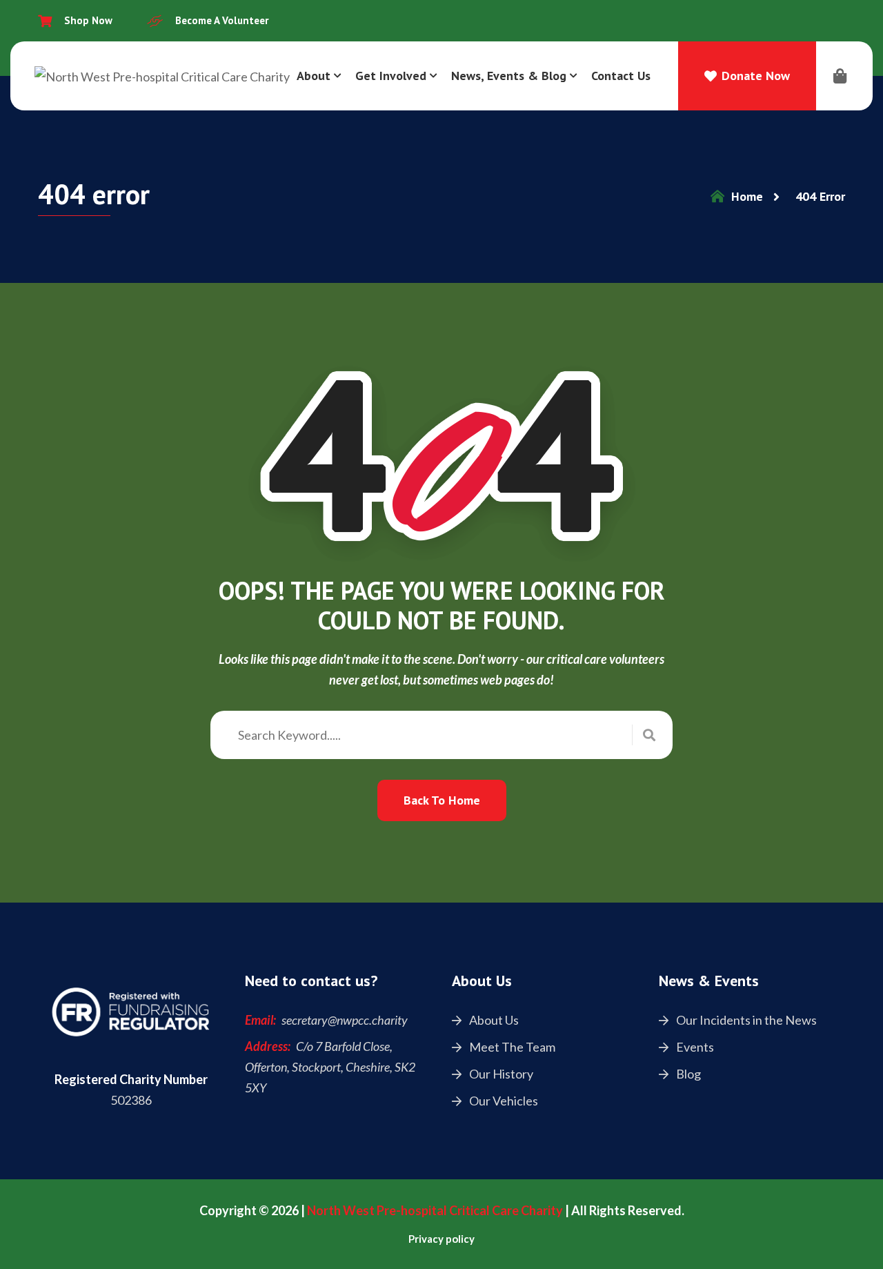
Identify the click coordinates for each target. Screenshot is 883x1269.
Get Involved (390, 75)
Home (745, 196)
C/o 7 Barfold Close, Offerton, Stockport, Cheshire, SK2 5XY (330, 1067)
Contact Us (621, 75)
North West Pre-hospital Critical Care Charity (435, 1210)
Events (694, 1046)
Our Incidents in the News (745, 1019)
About (313, 75)
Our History (500, 1073)
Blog (687, 1073)
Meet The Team (511, 1046)
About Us (493, 1019)
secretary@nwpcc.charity (344, 1019)
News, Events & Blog (508, 75)
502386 (131, 1100)
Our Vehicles (502, 1100)
